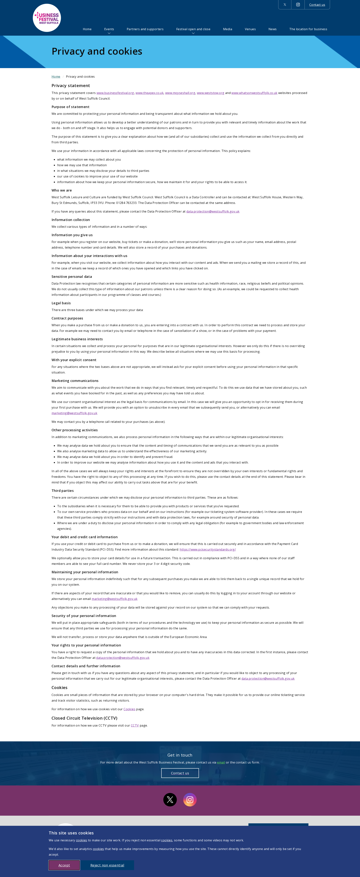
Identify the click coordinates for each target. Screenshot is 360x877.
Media (227, 29)
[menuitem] (87, 29)
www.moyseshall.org (180, 93)
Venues (250, 29)
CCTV (135, 725)
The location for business (308, 29)
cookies (81, 840)
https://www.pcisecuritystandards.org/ (208, 549)
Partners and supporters (145, 29)
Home (87, 29)
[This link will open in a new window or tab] (285, 4)
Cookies (129, 709)
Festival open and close (193, 29)
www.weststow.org (210, 93)
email (221, 762)
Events (109, 29)
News (272, 29)
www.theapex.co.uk (150, 93)
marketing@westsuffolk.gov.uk (74, 413)
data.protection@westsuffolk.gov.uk (213, 211)
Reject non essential (107, 865)
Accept (64, 865)
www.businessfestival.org (115, 93)
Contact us (317, 5)
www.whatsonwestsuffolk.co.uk (254, 93)
